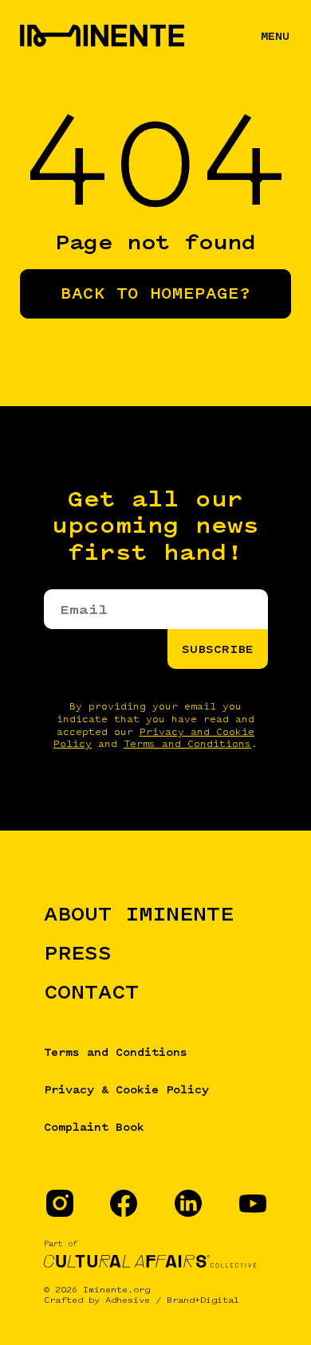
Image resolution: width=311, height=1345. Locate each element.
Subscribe (218, 649)
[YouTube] (252, 1202)
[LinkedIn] (187, 1202)
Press (78, 952)
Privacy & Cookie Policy (126, 1089)
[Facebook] (123, 1202)
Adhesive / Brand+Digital (172, 1300)
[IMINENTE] (33, 36)
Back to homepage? (155, 293)
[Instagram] (59, 1202)
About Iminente (139, 913)
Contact (91, 991)
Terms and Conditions (187, 743)
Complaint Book (94, 1126)
